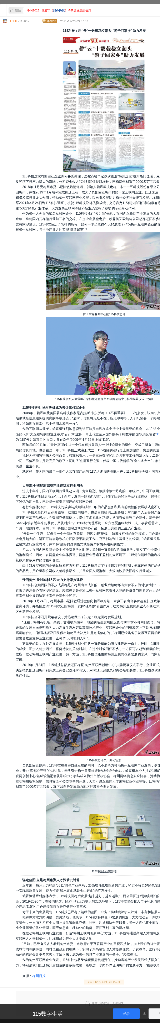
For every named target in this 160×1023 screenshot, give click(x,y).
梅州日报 (39, 976)
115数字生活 (48, 1014)
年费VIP (51, 21)
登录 (126, 1014)
